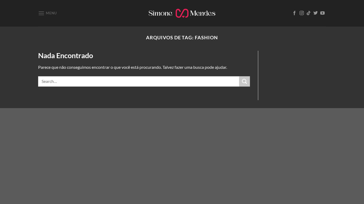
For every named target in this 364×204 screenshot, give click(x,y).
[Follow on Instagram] (302, 13)
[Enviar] (244, 81)
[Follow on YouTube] (322, 13)
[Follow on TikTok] (308, 13)
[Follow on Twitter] (315, 13)
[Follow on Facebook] (294, 13)
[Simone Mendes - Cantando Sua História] (182, 13)
